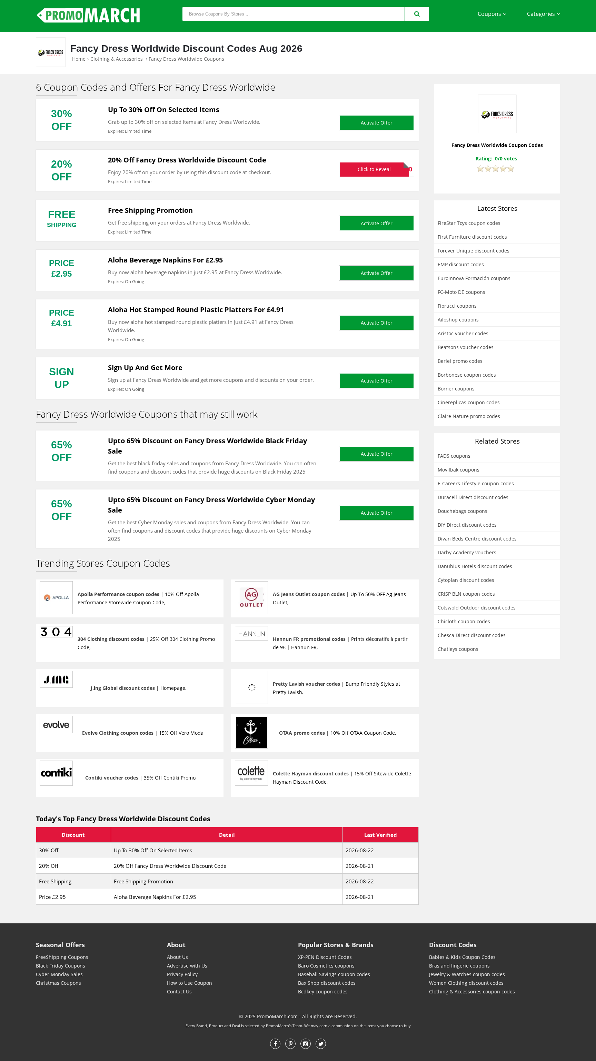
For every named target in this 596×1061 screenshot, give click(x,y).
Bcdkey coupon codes (323, 991)
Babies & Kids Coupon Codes (462, 957)
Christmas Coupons (58, 983)
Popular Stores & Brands (336, 945)
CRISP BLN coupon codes (466, 594)
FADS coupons (454, 456)
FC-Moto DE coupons (461, 292)
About (176, 945)
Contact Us (179, 991)
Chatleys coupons (458, 649)
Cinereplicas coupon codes (469, 402)
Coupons (489, 14)
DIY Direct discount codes (467, 525)
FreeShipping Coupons (62, 957)
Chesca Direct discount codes (472, 635)
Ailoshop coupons (458, 319)
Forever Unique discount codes (473, 250)
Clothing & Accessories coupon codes (472, 991)
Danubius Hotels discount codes (475, 566)
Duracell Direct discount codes (473, 497)
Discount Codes (453, 945)
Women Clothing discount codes (466, 983)
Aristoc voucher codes (463, 333)
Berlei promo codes (460, 361)
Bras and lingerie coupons (459, 965)
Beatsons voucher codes (466, 347)
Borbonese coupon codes (467, 374)
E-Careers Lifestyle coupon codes (476, 483)
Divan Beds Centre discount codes (477, 538)
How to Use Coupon (189, 983)
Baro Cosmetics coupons (326, 965)
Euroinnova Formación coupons (474, 278)
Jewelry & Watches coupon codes (467, 974)
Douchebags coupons (462, 511)
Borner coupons (456, 388)
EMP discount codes (461, 264)
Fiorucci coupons (457, 306)
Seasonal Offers (60, 945)
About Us (177, 957)
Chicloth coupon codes (464, 621)
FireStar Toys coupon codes (469, 223)
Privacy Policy (182, 974)
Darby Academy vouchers (467, 552)
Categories (541, 14)
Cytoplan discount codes (466, 580)
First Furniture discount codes (472, 237)
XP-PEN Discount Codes (325, 957)
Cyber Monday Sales (59, 974)
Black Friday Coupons (60, 965)
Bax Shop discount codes (327, 983)
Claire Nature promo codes (469, 416)
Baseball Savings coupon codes (334, 974)
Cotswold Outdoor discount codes (477, 607)
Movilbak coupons (458, 469)
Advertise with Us (187, 965)
